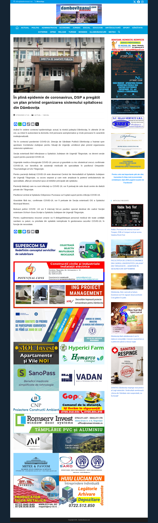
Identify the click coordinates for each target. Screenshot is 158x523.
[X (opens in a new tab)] (135, 2)
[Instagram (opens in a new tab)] (142, 2)
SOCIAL (46, 115)
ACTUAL (38, 115)
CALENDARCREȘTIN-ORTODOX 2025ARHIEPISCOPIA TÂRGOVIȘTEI (128, 164)
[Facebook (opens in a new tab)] (138, 2)
